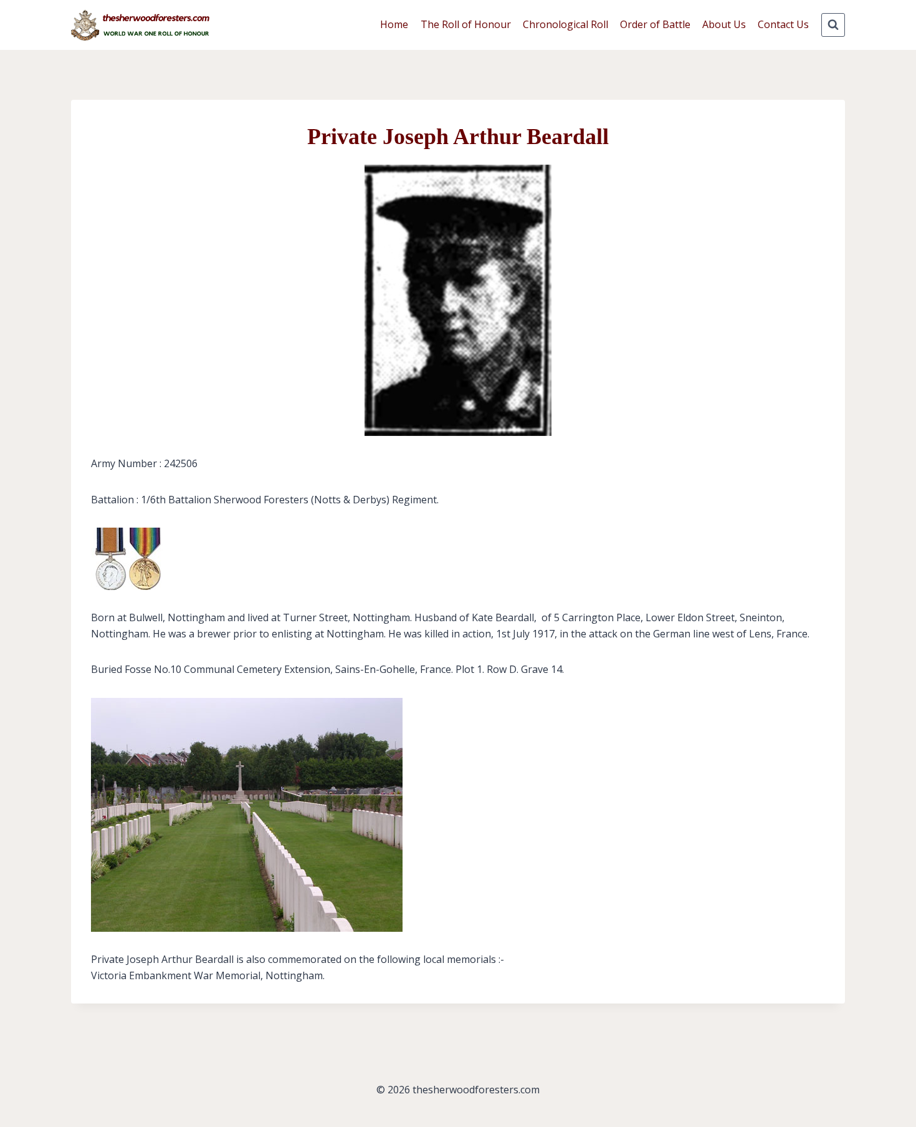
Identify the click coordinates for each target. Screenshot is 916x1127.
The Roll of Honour (466, 24)
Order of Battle (655, 24)
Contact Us (783, 24)
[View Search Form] (833, 25)
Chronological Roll (565, 24)
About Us (724, 24)
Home (394, 24)
